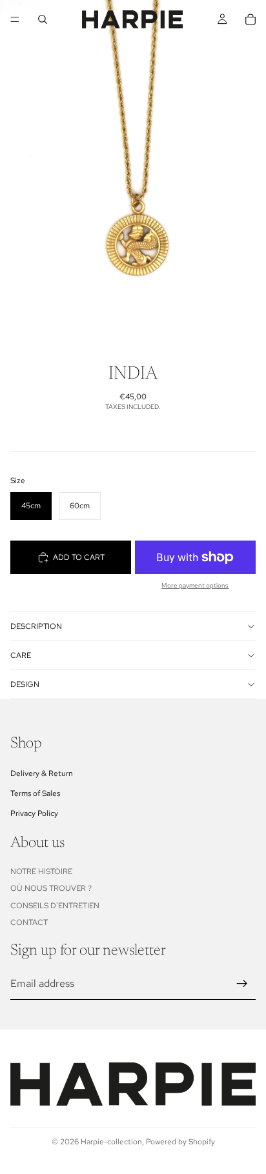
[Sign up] (242, 983)
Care (20, 655)
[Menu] (15, 19)
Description (36, 626)
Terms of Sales (35, 793)
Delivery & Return (41, 773)
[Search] (42, 19)
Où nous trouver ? (51, 889)
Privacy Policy (34, 813)
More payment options (195, 585)
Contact (29, 922)
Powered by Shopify (180, 1142)
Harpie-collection (111, 1142)
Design (24, 684)
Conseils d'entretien (54, 905)
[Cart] (250, 19)
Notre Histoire (41, 871)
